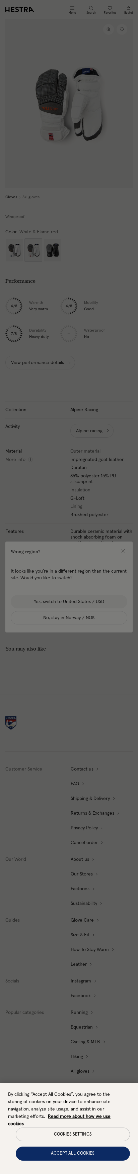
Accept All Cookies (72, 1153)
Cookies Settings (73, 1134)
